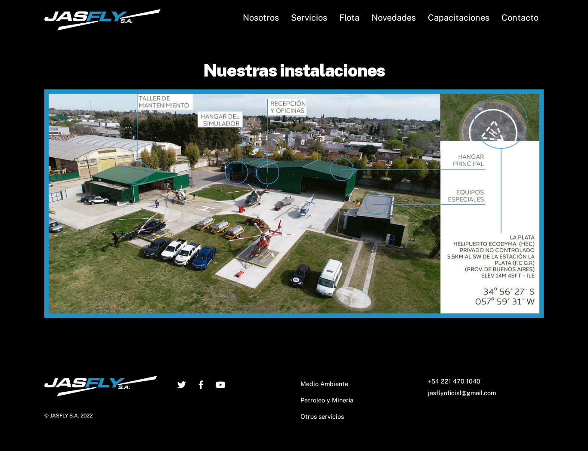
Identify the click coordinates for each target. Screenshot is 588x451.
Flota (349, 17)
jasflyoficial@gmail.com (462, 392)
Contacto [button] (519, 17)
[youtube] (220, 383)
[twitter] (181, 383)
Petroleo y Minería (326, 400)
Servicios (309, 17)
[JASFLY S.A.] (102, 26)
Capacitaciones (458, 17)
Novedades (393, 17)
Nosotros (261, 17)
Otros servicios (322, 416)
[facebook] (201, 383)
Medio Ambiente (324, 383)
